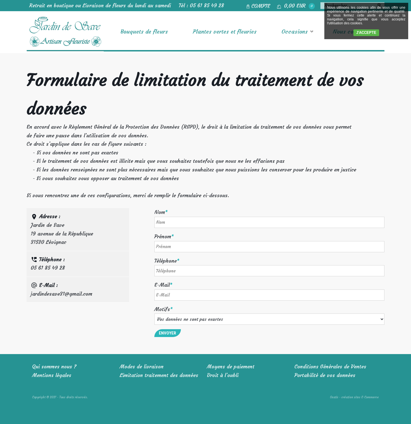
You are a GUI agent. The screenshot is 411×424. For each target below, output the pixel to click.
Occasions (295, 31)
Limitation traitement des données (159, 375)
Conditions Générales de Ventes (330, 366)
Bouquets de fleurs (144, 31)
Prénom (164, 236)
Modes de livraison (142, 366)
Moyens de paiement (230, 366)
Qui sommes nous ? (54, 366)
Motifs (163, 309)
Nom (161, 212)
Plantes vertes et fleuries (225, 31)
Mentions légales (51, 375)
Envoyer (167, 333)
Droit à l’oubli (222, 375)
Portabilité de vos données (324, 375)
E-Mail (163, 285)
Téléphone (166, 261)
